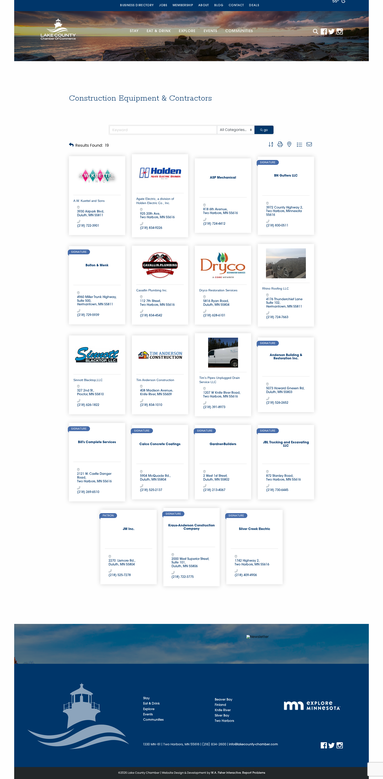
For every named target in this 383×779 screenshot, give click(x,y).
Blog (218, 5)
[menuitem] (137, 5)
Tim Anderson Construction (155, 380)
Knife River (223, 710)
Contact (236, 5)
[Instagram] (339, 31)
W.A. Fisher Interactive (226, 772)
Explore (187, 31)
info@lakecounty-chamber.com (253, 744)
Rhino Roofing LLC (275, 288)
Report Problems (253, 772)
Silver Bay (222, 715)
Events (210, 31)
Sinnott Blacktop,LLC (88, 380)
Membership (183, 5)
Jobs (163, 5)
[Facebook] (323, 31)
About (203, 5)
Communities (239, 31)
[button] (71, 145)
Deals (254, 5)
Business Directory (137, 5)
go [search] (266, 130)
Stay (134, 31)
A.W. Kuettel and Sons (89, 201)
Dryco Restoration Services (218, 290)
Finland (220, 705)
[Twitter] (331, 31)
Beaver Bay (223, 699)
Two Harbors (224, 721)
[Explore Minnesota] (312, 705)
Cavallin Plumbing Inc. (151, 290)
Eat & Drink (159, 31)
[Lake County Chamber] (58, 29)
